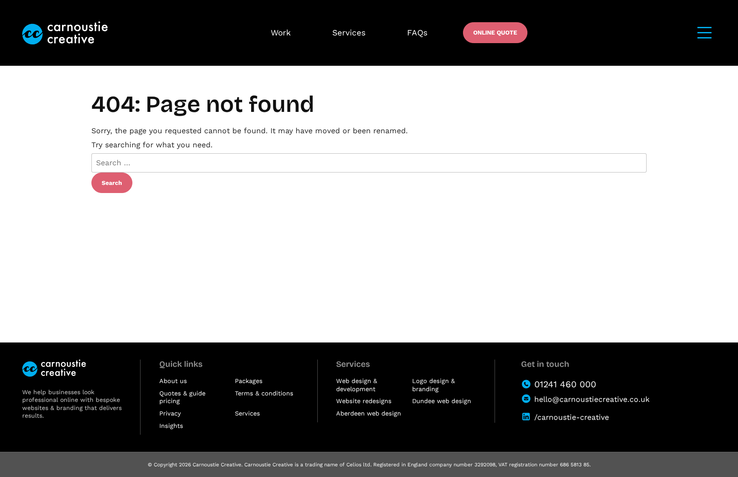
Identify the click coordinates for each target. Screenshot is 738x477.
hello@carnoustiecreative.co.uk (592, 399)
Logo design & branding (433, 385)
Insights (171, 426)
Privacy (170, 413)
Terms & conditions (264, 393)
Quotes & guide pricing (182, 397)
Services (349, 33)
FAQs (417, 33)
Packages (249, 381)
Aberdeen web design (368, 413)
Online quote (495, 32)
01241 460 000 (565, 384)
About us (173, 381)
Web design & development (356, 385)
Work (281, 33)
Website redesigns (364, 401)
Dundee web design (441, 401)
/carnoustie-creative (571, 417)
